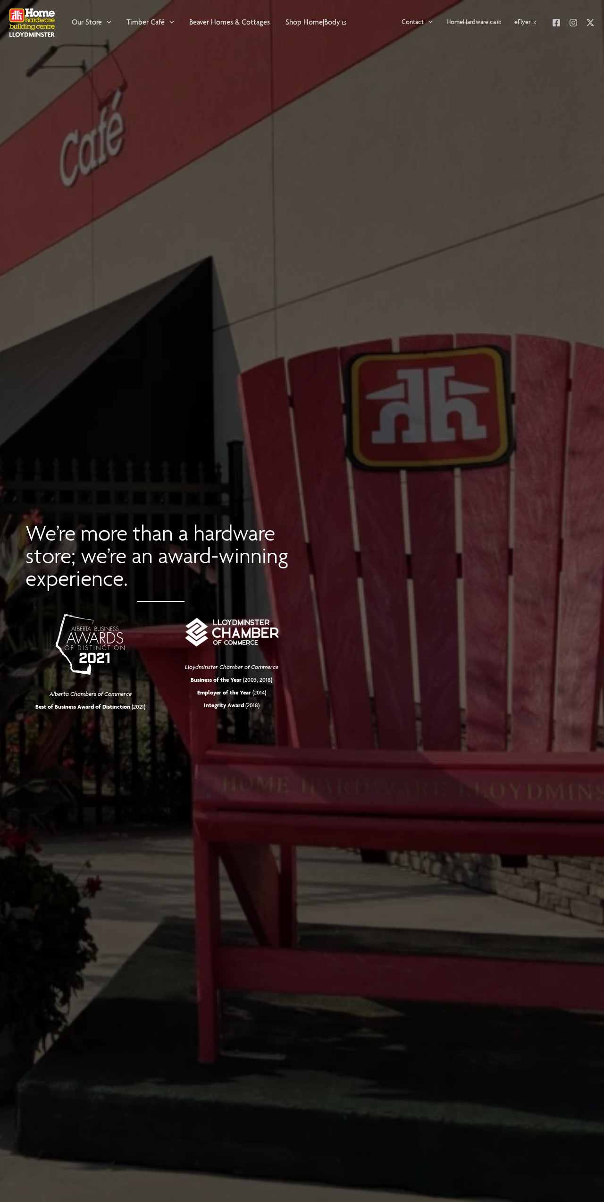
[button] (106, 22)
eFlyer (522, 22)
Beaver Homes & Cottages (229, 22)
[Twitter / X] (590, 22)
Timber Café (145, 22)
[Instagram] (573, 22)
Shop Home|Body (312, 22)
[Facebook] (556, 22)
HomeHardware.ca (471, 22)
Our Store (87, 22)
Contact (413, 22)
